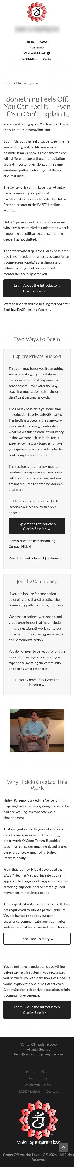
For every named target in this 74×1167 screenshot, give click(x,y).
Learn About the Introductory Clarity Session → (37, 288)
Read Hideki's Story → (37, 939)
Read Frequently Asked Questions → (35, 558)
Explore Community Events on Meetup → (37, 682)
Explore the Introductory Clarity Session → (37, 526)
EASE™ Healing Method (21, 875)
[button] (63, 1147)
